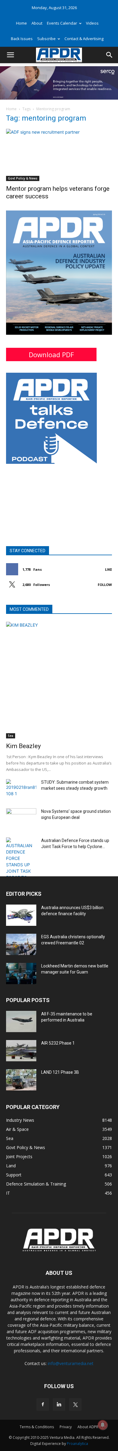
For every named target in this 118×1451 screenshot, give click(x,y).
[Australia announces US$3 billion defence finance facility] (21, 915)
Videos (92, 23)
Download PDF (51, 354)
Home (21, 23)
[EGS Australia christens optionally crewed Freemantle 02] (21, 944)
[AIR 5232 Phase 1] (21, 1050)
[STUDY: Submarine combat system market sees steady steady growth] (21, 789)
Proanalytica (77, 1443)
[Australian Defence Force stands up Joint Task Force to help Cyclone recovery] (21, 868)
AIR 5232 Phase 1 (58, 1043)
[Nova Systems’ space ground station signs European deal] (21, 819)
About (36, 23)
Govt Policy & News (23, 178)
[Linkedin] (59, 1404)
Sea (10, 736)
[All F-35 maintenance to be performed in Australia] (21, 1021)
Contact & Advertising (83, 38)
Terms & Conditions (37, 1426)
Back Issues (22, 38)
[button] (10, 55)
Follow (105, 584)
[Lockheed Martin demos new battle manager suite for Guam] (21, 973)
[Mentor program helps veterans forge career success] (59, 155)
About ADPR (87, 1426)
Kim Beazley (23, 746)
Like (108, 569)
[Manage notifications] (102, 1425)
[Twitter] (75, 1404)
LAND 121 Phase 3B (60, 1072)
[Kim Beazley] (59, 680)
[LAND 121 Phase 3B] (21, 1079)
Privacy (66, 1426)
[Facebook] (43, 1404)
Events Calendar (62, 23)
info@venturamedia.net (70, 1363)
